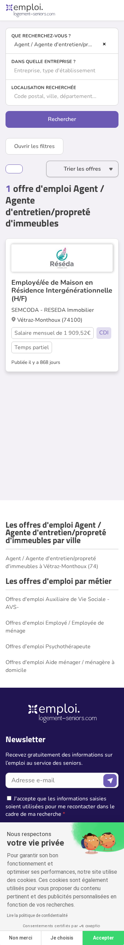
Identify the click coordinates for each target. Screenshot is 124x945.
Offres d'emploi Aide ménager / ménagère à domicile (60, 666)
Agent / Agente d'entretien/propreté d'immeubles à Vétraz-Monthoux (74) (52, 562)
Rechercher (62, 119)
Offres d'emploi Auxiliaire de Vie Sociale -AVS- (58, 603)
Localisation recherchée (43, 88)
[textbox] (62, 70)
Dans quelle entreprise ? (43, 62)
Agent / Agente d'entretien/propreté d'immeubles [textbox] (57, 44)
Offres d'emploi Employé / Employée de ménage (55, 626)
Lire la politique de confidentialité (37, 915)
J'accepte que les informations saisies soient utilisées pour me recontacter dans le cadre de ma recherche (60, 806)
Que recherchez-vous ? (41, 36)
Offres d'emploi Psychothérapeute (48, 646)
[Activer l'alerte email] (14, 168)
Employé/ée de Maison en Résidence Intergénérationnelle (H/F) (61, 290)
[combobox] (62, 44)
